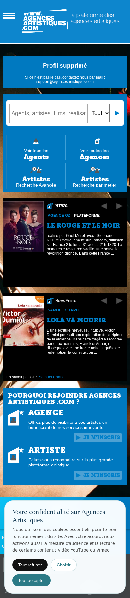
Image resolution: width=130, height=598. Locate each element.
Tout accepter (31, 580)
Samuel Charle (64, 310)
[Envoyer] (117, 113)
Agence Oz (59, 215)
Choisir (64, 564)
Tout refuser (30, 564)
